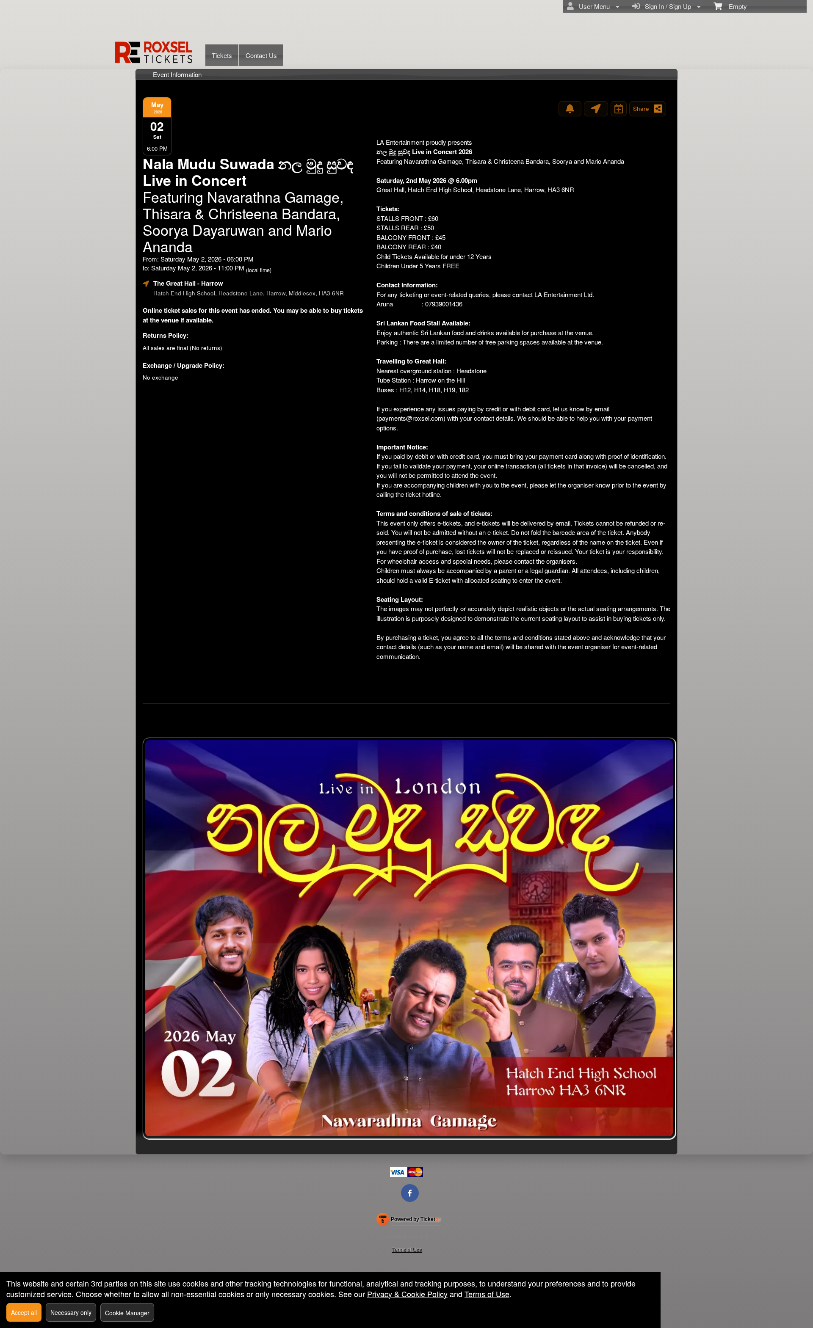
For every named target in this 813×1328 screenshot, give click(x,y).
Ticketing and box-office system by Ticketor (408, 1221)
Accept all (24, 1312)
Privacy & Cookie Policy (407, 1293)
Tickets (222, 55)
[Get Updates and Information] (570, 109)
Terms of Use (407, 1249)
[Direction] (596, 109)
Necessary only (70, 1312)
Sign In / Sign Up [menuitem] (666, 6)
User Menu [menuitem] (592, 6)
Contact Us (261, 55)
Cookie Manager (127, 1313)
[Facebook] (410, 1192)
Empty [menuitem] (734, 6)
